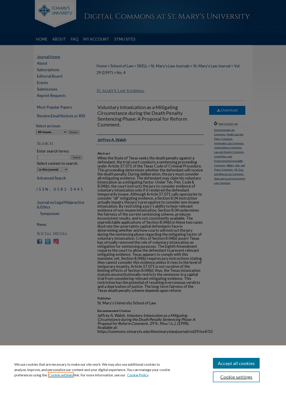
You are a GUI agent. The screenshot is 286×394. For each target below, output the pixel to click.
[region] (143, 369)
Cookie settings (61, 375)
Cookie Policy (138, 375)
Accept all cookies (236, 363)
